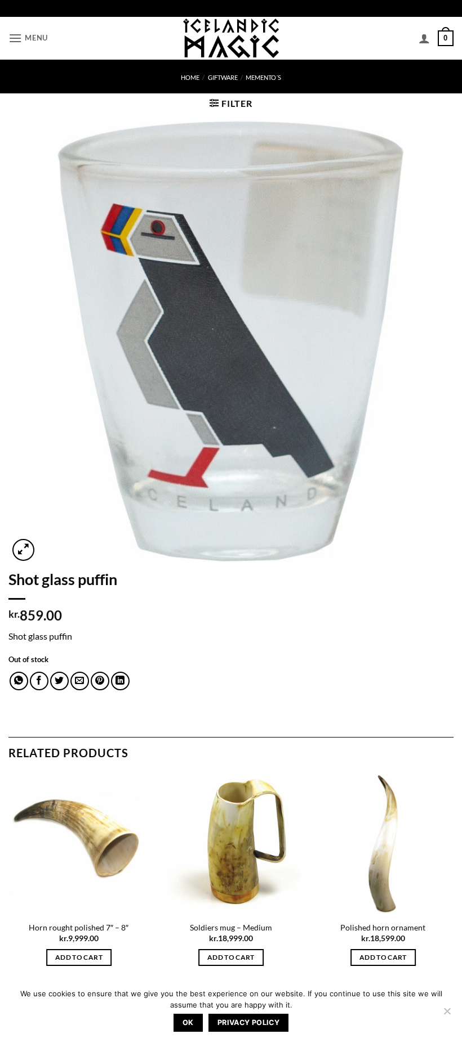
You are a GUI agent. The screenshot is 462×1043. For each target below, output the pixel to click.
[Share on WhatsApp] (19, 681)
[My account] (424, 38)
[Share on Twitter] (59, 681)
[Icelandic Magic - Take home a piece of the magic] (231, 38)
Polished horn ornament (382, 927)
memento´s (263, 77)
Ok (188, 1022)
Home (190, 77)
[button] (28, 38)
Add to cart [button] (79, 957)
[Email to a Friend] (79, 681)
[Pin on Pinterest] (100, 681)
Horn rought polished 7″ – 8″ (78, 927)
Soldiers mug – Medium (231, 927)
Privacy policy (248, 1022)
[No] (447, 1014)
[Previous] (9, 879)
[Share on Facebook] (39, 681)
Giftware (223, 77)
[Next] (453, 879)
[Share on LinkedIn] (120, 681)
